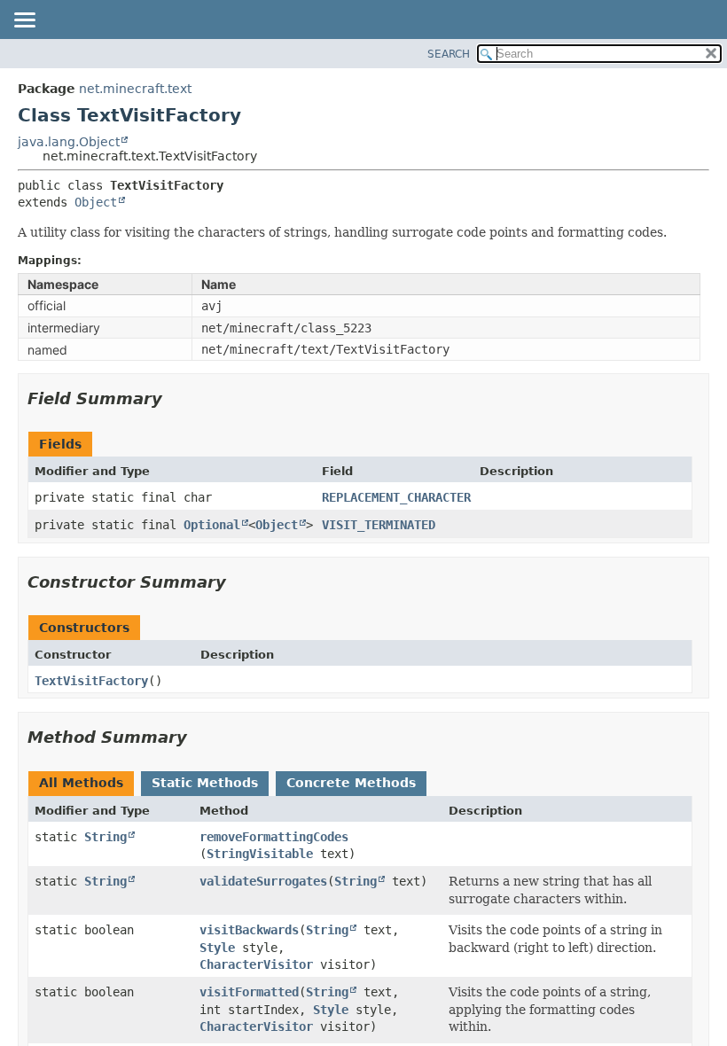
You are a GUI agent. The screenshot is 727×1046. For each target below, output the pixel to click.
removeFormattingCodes (273, 837)
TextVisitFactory (91, 681)
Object (95, 202)
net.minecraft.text (135, 89)
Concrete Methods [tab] (351, 783)
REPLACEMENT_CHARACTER (396, 497)
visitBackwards (249, 930)
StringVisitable (260, 854)
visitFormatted (249, 992)
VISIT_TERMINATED (378, 525)
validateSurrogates (263, 881)
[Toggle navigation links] (24, 21)
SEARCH (448, 54)
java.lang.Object (69, 142)
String (105, 837)
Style (217, 948)
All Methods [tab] (81, 783)
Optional (212, 525)
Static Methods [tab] (205, 783)
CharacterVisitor (256, 964)
